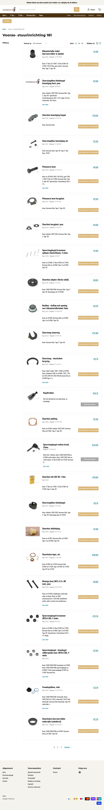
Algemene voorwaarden (34, 772)
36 (79, 43)
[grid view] (97, 43)
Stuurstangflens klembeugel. (54, 502)
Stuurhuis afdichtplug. (51, 528)
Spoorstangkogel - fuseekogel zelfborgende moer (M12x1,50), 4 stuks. (55, 652)
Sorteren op (27, 43)
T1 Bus (12, 15)
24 (76, 43)
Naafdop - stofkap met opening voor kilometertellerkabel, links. (55, 307)
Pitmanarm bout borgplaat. (53, 198)
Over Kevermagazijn (8, 775)
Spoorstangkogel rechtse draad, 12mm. (56, 446)
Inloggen (92, 9)
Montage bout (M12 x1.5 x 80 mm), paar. (54, 582)
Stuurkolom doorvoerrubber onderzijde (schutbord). (53, 720)
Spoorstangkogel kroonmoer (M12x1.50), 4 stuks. (54, 617)
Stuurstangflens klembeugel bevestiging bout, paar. (53, 82)
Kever (4, 15)
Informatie (5, 778)
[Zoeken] (76, 9)
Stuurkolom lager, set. (51, 554)
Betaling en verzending (34, 781)
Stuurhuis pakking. (50, 418)
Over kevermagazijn (80, 15)
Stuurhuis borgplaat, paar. (53, 224)
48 (82, 43)
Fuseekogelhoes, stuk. (51, 687)
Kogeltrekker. (48, 392)
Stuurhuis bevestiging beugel (54, 114)
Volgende (67, 747)
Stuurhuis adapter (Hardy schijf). (55, 279)
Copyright (30, 784)
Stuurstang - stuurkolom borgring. (52, 359)
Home (69, 15)
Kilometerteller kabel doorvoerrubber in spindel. (53, 52)
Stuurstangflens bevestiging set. (55, 140)
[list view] (100, 43)
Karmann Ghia (31, 15)
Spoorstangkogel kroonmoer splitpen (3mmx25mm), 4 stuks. (55, 251)
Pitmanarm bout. (49, 166)
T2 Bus (20, 15)
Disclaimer (31, 775)
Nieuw (41, 15)
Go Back (7, 21)
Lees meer (45, 104)
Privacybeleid (31, 778)
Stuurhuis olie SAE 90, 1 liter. (54, 476)
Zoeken (4, 796)
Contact (99, 15)
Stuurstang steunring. (51, 332)
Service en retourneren (34, 787)
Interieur (91, 15)
